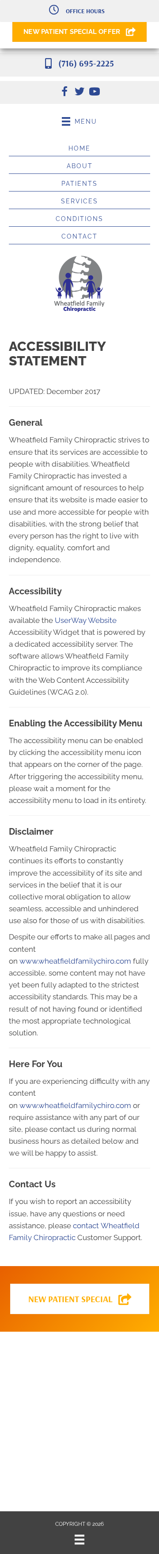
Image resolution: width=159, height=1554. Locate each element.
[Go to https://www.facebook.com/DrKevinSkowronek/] (64, 92)
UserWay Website (86, 620)
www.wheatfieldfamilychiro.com (75, 961)
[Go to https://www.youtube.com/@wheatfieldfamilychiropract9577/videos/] (94, 92)
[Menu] (79, 1539)
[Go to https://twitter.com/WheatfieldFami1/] (79, 92)
